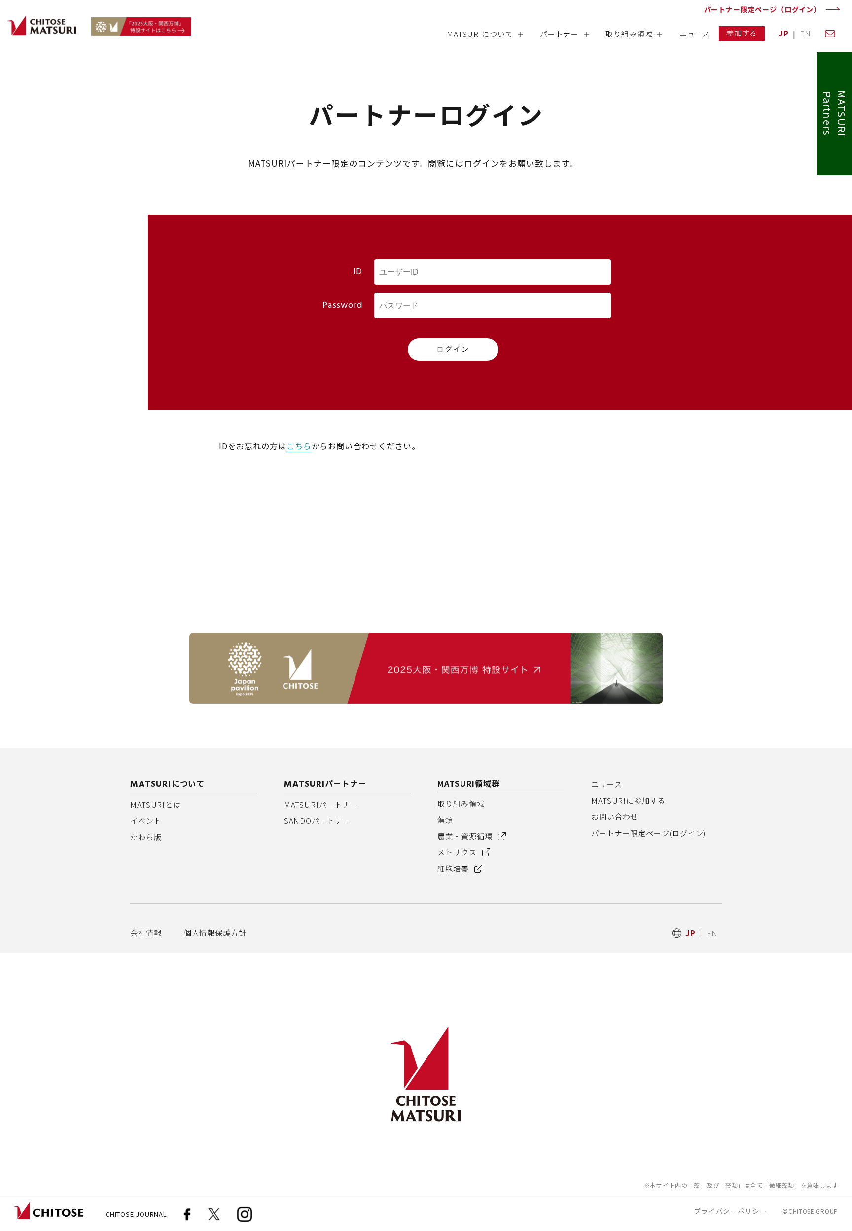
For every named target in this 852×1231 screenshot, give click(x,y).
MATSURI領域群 (468, 783)
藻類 (445, 819)
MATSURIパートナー (321, 804)
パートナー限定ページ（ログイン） (762, 9)
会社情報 (146, 932)
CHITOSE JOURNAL (136, 1214)
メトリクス (457, 852)
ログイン (453, 349)
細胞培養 (454, 868)
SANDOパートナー (317, 820)
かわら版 (146, 837)
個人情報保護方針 (215, 932)
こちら (299, 446)
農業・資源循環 (465, 836)
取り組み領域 (460, 803)
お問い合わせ (614, 816)
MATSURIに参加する (628, 800)
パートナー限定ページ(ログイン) (648, 833)
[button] (484, 37)
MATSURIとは (155, 804)
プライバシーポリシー (730, 1211)
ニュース (606, 784)
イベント (146, 820)
